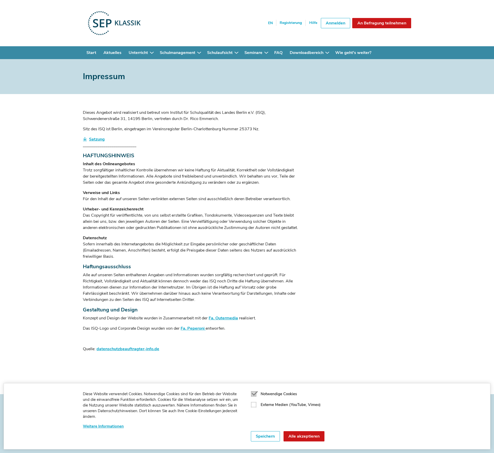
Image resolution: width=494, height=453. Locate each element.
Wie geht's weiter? (353, 53)
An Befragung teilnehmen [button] (381, 23)
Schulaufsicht (220, 53)
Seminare (253, 53)
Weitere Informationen (103, 426)
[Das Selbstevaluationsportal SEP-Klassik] (131, 23)
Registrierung (291, 22)
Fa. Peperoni (193, 328)
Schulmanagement (177, 53)
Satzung (97, 139)
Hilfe (313, 22)
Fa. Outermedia (223, 318)
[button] (151, 52)
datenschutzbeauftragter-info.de (127, 349)
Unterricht (138, 53)
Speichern (265, 436)
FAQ (278, 53)
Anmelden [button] (335, 23)
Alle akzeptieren (304, 436)
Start (91, 53)
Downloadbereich (306, 53)
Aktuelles (112, 53)
